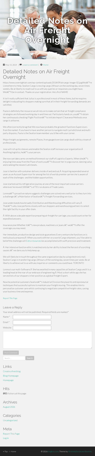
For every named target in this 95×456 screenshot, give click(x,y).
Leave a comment (30, 65)
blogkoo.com (53, 451)
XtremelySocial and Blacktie (80, 451)
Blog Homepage (11, 375)
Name (6, 316)
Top (6, 451)
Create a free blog (12, 371)
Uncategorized (10, 420)
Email (6, 322)
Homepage (8, 380)
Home (45, 65)
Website (7, 327)
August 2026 (9, 406)
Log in (6, 438)
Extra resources (33, 240)
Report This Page (10, 298)
